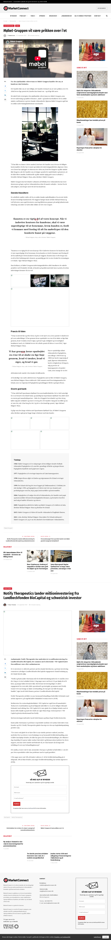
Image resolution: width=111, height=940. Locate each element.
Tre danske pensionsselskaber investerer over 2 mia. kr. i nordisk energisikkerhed (37, 856)
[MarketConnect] (15, 8)
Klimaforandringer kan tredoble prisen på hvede (91, 121)
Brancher (53, 16)
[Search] (107, 16)
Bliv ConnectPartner (83, 16)
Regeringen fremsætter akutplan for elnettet (89, 149)
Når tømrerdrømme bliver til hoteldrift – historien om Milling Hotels (12, 555)
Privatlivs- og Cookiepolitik (62, 937)
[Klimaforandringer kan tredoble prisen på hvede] (92, 109)
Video (33, 16)
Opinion (42, 16)
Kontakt (97, 16)
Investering (7, 588)
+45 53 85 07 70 (48, 901)
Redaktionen (11, 35)
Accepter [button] (105, 937)
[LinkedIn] (5, 95)
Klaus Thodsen (12, 604)
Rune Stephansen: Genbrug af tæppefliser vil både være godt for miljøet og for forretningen (37, 566)
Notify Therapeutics (17, 817)
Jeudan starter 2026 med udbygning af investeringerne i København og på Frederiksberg (61, 857)
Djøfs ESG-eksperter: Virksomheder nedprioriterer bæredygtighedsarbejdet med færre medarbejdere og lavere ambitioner (92, 93)
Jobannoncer (66, 16)
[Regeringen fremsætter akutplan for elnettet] (92, 136)
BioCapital (7, 817)
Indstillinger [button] (97, 937)
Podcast (23, 16)
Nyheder (13, 16)
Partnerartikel (9, 25)
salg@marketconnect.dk (46, 891)
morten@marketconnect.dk (51, 903)
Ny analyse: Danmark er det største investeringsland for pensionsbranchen (13, 844)
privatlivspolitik (31, 808)
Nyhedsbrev (102, 8)
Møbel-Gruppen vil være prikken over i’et (52, 828)
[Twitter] (5, 90)
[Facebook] (5, 86)
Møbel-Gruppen (8, 528)
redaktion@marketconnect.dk (48, 885)
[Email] (5, 99)
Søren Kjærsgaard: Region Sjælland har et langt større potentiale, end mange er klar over (61, 567)
